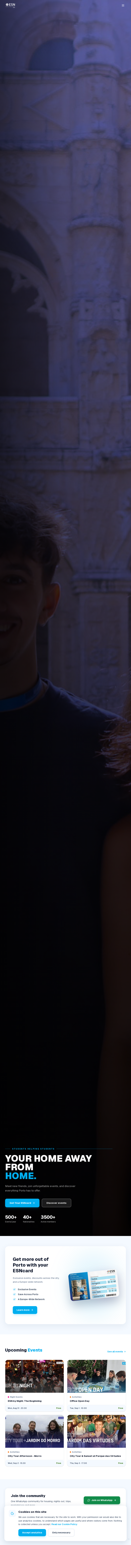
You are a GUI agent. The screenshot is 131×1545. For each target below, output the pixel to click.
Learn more (23, 1310)
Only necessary (61, 1532)
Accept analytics (32, 1532)
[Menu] (123, 5)
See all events (115, 1351)
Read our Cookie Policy (64, 1524)
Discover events (56, 1202)
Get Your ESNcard (20, 1202)
